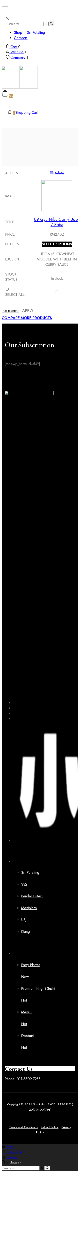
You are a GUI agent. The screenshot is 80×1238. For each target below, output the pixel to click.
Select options (57, 244)
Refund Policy (49, 1127)
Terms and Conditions (23, 1127)
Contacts (20, 37)
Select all (15, 294)
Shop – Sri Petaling (29, 32)
